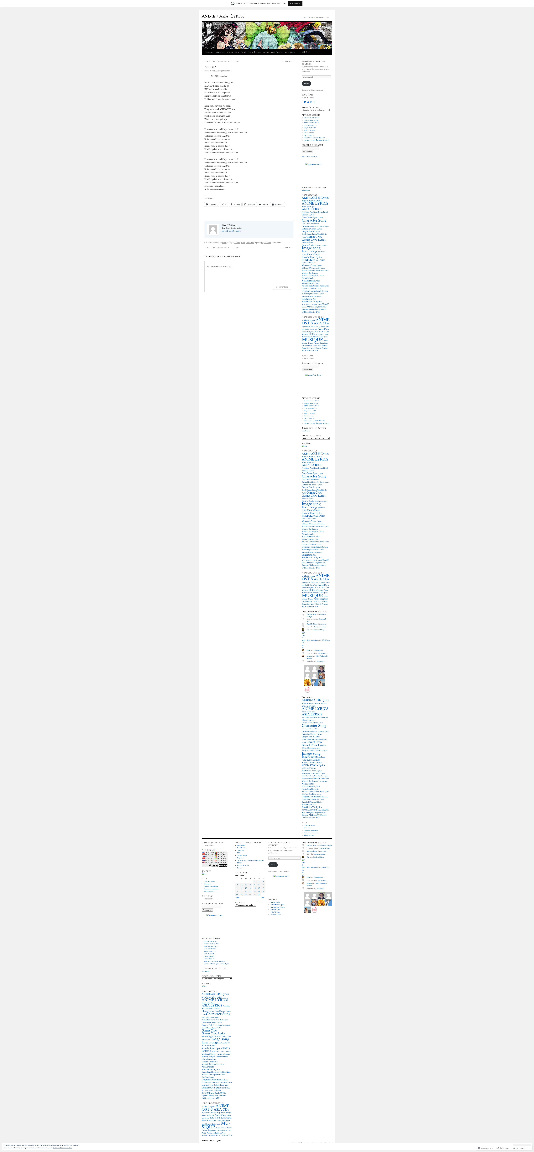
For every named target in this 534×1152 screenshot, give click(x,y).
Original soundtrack (312, 290)
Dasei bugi (287, 61)
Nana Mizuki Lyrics (311, 280)
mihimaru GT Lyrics (318, 268)
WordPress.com (309, 835)
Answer (324, 624)
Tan (308, 630)
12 (242, 888)
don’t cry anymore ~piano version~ (221, 61)
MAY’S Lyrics (311, 263)
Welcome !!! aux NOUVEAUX (314, 137)
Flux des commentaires (311, 833)
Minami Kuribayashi (310, 273)
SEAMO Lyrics (308, 306)
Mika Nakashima (307, 778)
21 (250, 891)
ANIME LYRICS (315, 203)
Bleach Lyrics (308, 214)
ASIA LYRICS (312, 209)
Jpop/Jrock (321, 251)
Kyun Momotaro (312, 640)
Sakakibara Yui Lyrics (312, 301)
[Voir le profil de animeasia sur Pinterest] (311, 102)
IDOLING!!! (323, 245)
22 (255, 891)
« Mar (237, 897)
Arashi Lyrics (311, 206)
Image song (311, 247)
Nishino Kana (307, 285)
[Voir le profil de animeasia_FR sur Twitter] (308, 102)
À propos (220, 52)
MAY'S (304, 263)
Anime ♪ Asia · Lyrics (223, 16)
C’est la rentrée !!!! (310, 125)
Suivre (306, 83)
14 (250, 888)
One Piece (305, 288)
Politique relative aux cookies (62, 1148)
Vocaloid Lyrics (276, 914)
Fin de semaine (309, 132)
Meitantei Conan (322, 334)
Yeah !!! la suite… (310, 130)
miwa (224, 242)
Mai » (263, 897)
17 (263, 888)
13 (246, 888)
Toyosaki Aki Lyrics (309, 309)
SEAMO (325, 304)
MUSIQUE (312, 339)
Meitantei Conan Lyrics (312, 265)
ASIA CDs (321, 323)
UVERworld (322, 309)
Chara (204, 1014)
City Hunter (321, 326)
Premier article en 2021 (311, 120)
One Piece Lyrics (315, 288)
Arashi (304, 206)
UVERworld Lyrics (308, 312)
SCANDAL (306, 304)
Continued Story (318, 630)
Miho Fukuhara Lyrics (321, 270)
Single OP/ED (320, 306)
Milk (238, 853)
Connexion (307, 828)
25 (237, 894)
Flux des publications (311, 830)
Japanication (241, 845)
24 (263, 891)
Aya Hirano (305, 212)
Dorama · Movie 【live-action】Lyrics (316, 140)
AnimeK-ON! (275, 909)
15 (255, 888)
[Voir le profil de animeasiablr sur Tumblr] (314, 102)
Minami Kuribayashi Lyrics (313, 275)
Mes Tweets (306, 190)
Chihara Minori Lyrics (309, 226)
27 (246, 894)
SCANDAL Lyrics (316, 304)
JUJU (304, 254)
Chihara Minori (314, 223)
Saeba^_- (228, 70)
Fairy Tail (313, 329)
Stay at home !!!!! (310, 127)
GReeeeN (305, 748)
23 (259, 891)
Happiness (240, 858)
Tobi (308, 650)
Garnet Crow (314, 236)
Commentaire (282, 287)
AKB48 (306, 197)
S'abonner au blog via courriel (313, 62)
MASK (239, 863)
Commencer (295, 3)
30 (259, 894)
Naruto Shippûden (321, 343)
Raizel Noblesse (312, 624)
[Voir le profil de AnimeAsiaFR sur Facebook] (305, 102)
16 (259, 888)
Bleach (325, 212)
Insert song (309, 251)
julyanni (309, 656)
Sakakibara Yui (309, 298)
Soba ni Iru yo (242, 855)
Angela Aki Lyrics (321, 703)
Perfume (325, 291)
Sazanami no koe (319, 627)
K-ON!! (322, 332)
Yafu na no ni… (319, 650)
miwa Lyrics (250, 242)
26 (242, 894)
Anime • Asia (233, 52)
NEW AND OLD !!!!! (311, 122)
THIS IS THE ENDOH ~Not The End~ (250, 860)
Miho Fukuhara (308, 270)
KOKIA (306, 259)
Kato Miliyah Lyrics (312, 257)
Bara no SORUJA (243, 865)
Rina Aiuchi (306, 296)
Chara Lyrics (306, 223)
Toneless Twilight (326, 845)
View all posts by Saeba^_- (234, 230)
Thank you (240, 850)
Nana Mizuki (308, 278)
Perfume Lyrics (307, 293)
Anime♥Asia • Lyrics (251, 52)
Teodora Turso (311, 614)
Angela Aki (312, 703)
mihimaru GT (306, 268)
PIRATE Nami (275, 912)
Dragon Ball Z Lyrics (311, 231)
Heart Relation (242, 848)
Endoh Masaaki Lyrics (319, 234)
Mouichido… (321, 661)
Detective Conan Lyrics (312, 228)
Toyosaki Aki (213, 1135)
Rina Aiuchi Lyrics (316, 296)
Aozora (210, 67)
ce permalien (266, 242)
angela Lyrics (315, 200)
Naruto (310, 343)
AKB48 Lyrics (320, 197)
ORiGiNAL (326, 640)
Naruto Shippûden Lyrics (310, 283)
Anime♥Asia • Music (272, 52)
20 (246, 891)
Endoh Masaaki (307, 234)
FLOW (304, 237)
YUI (318, 311)
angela (305, 200)
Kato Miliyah (313, 254)
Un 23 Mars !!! (309, 135)
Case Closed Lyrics (310, 217)
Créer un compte (309, 825)
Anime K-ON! (304, 52)
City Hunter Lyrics (322, 226)
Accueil (209, 52)
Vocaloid (290, 52)
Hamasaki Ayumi (307, 242)
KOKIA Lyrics (317, 259)
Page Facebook (309, 156)
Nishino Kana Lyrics (321, 285)
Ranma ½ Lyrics (318, 294)
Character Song (314, 220)
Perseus (239, 868)
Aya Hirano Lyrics (316, 212)
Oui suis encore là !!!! (311, 117)
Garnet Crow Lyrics (314, 240)
